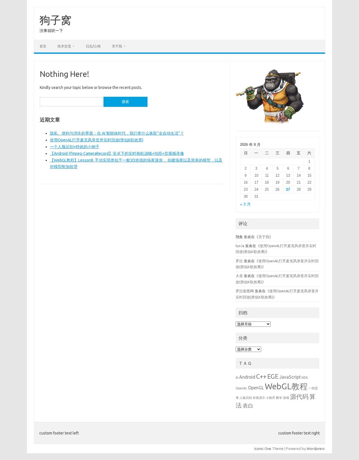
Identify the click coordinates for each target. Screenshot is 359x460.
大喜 (239, 276)
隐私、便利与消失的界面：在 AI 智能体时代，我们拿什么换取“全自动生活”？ (117, 133)
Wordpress (316, 448)
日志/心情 (93, 46)
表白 (248, 406)
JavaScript (290, 377)
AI (237, 377)
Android (247, 377)
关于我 (117, 46)
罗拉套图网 (245, 291)
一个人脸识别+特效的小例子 (74, 146)
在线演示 (259, 397)
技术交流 (64, 46)
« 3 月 (245, 204)
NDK (305, 377)
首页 (43, 46)
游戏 (286, 397)
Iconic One (262, 448)
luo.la (240, 246)
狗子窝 (56, 20)
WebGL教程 (286, 386)
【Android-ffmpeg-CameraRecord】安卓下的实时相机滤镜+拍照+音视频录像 (117, 153)
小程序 (270, 397)
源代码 (299, 396)
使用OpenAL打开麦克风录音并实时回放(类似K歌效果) (96, 140)
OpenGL (256, 387)
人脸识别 (246, 397)
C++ (261, 376)
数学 (279, 397)
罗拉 (239, 261)
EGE (273, 376)
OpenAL (241, 388)
